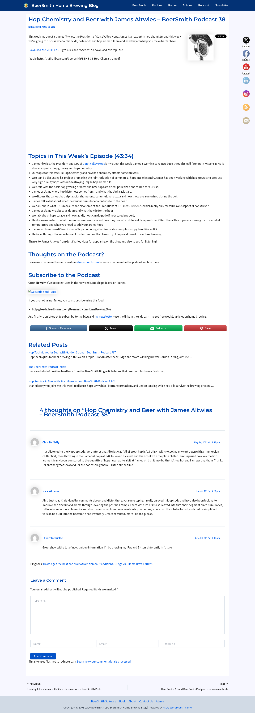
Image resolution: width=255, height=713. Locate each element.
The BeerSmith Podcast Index (47, 367)
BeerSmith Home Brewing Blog (65, 5)
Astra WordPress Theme (177, 707)
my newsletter (104, 316)
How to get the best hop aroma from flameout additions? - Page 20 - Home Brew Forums (97, 564)
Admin (160, 701)
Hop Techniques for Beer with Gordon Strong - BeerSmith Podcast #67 (72, 352)
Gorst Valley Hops (94, 164)
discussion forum (88, 262)
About (132, 701)
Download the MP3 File (43, 50)
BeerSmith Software (103, 701)
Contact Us (146, 701)
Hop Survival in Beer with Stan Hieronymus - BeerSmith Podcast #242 (71, 381)
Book (122, 701)
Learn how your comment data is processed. (104, 661)
